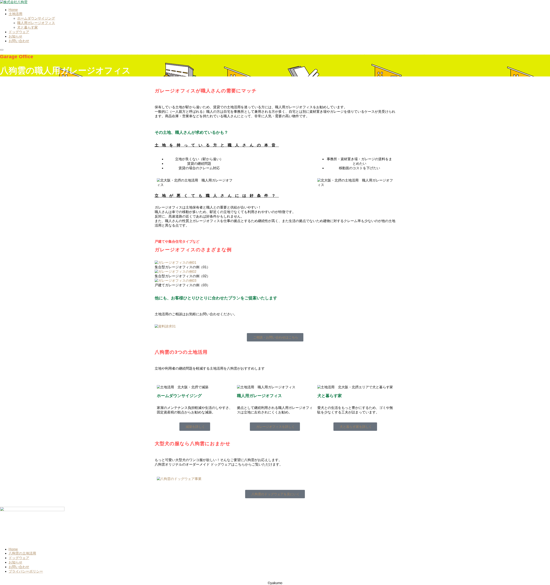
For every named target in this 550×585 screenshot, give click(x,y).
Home (13, 549)
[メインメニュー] (1, 49)
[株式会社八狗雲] (14, 2)
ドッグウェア (19, 558)
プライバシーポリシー (26, 571)
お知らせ (15, 562)
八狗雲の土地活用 (22, 553)
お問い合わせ (19, 567)
